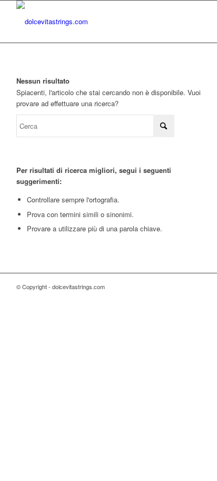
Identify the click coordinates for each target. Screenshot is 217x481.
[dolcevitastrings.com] (90, 22)
